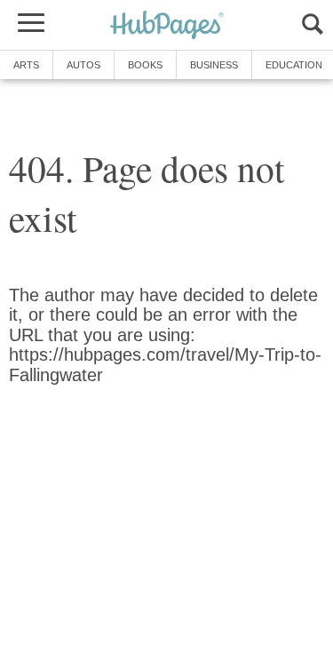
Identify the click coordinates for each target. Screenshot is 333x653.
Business (214, 65)
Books (145, 65)
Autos (83, 65)
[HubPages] (167, 26)
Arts (26, 65)
